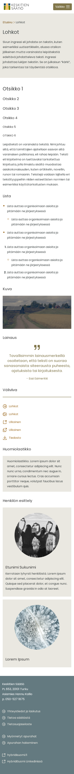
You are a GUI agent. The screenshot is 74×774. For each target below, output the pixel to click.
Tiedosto (15, 438)
